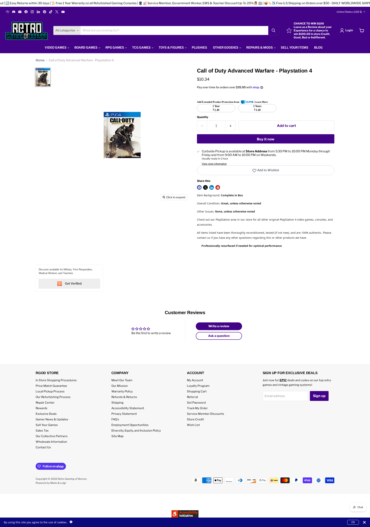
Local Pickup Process (50, 391)
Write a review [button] (218, 326)
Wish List (193, 425)
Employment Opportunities (130, 425)
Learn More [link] (261, 101)
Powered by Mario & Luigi (51, 482)
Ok (353, 522)
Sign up (319, 396)
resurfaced (228, 246)
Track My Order (197, 408)
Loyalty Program (198, 386)
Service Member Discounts (205, 414)
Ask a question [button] (219, 336)
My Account (195, 380)
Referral (192, 397)
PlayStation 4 (288, 219)
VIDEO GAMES (56, 47)
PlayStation (223, 219)
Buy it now (265, 139)
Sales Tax (42, 430)
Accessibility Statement (127, 408)
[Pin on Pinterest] (217, 187)
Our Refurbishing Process (53, 397)
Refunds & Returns (124, 397)
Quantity (202, 117)
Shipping (117, 402)
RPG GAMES (115, 47)
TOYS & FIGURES (171, 47)
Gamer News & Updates (52, 419)
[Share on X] (205, 187)
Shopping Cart (197, 391)
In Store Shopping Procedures (56, 380)
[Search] (273, 30)
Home (40, 60)
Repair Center (45, 402)
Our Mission (119, 386)
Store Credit (195, 419)
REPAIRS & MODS (259, 47)
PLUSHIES (199, 47)
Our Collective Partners (52, 436)
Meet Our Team (121, 380)
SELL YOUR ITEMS (294, 47)
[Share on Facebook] (199, 187)
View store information (214, 164)
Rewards (41, 408)
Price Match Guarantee (51, 386)
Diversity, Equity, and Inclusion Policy (136, 430)
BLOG (318, 47)
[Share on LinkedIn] (211, 187)
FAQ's (115, 419)
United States (349, 11)
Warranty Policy (122, 391)
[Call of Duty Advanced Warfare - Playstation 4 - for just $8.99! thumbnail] (42, 77)
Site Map (117, 436)
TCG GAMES (141, 47)
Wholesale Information (51, 442)
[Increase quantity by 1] (230, 126)
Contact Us (43, 447)
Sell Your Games (47, 425)
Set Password (196, 402)
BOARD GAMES (86, 47)
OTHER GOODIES (226, 47)
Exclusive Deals (46, 414)
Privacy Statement (124, 414)
